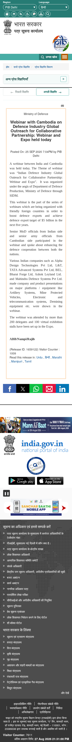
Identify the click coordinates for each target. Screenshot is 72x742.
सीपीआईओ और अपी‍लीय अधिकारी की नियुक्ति (29, 600)
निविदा (59, 708)
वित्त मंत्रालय (13, 648)
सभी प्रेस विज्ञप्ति (22, 67)
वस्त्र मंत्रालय (14, 642)
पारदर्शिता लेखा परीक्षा (17, 594)
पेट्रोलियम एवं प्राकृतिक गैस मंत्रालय (25, 682)
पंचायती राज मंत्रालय (17, 676)
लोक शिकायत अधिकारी (18, 554)
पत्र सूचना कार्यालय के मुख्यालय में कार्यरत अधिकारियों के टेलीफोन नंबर (35, 535)
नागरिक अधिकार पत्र (17, 589)
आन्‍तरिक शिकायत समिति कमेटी (22, 560)
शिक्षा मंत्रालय (14, 670)
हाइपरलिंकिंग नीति (22, 704)
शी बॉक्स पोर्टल (14, 623)
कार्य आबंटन (13, 583)
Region (7, 2)
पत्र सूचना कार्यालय (28, 31)
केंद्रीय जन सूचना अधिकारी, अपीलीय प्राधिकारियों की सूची (36, 571)
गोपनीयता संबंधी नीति (48, 704)
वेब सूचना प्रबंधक (16, 611)
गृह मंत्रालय (13, 659)
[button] (27, 13)
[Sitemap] (41, 13)
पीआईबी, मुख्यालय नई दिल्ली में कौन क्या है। (29, 543)
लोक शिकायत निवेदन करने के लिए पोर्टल (27, 617)
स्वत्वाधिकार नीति (18, 708)
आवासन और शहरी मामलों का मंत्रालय (25, 665)
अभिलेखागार (28, 712)
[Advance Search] (47, 13)
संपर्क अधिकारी (14, 566)
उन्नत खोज (51, 57)
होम (7, 67)
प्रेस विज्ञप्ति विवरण (43, 67)
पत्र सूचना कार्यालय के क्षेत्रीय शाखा (25, 549)
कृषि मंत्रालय (13, 654)
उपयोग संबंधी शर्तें (41, 708)
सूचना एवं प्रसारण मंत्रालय (20, 636)
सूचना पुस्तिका (14, 606)
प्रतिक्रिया (45, 712)
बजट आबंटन (13, 577)
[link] (36, 424)
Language (44, 2)
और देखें (65, 693)
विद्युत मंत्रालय (14, 688)
